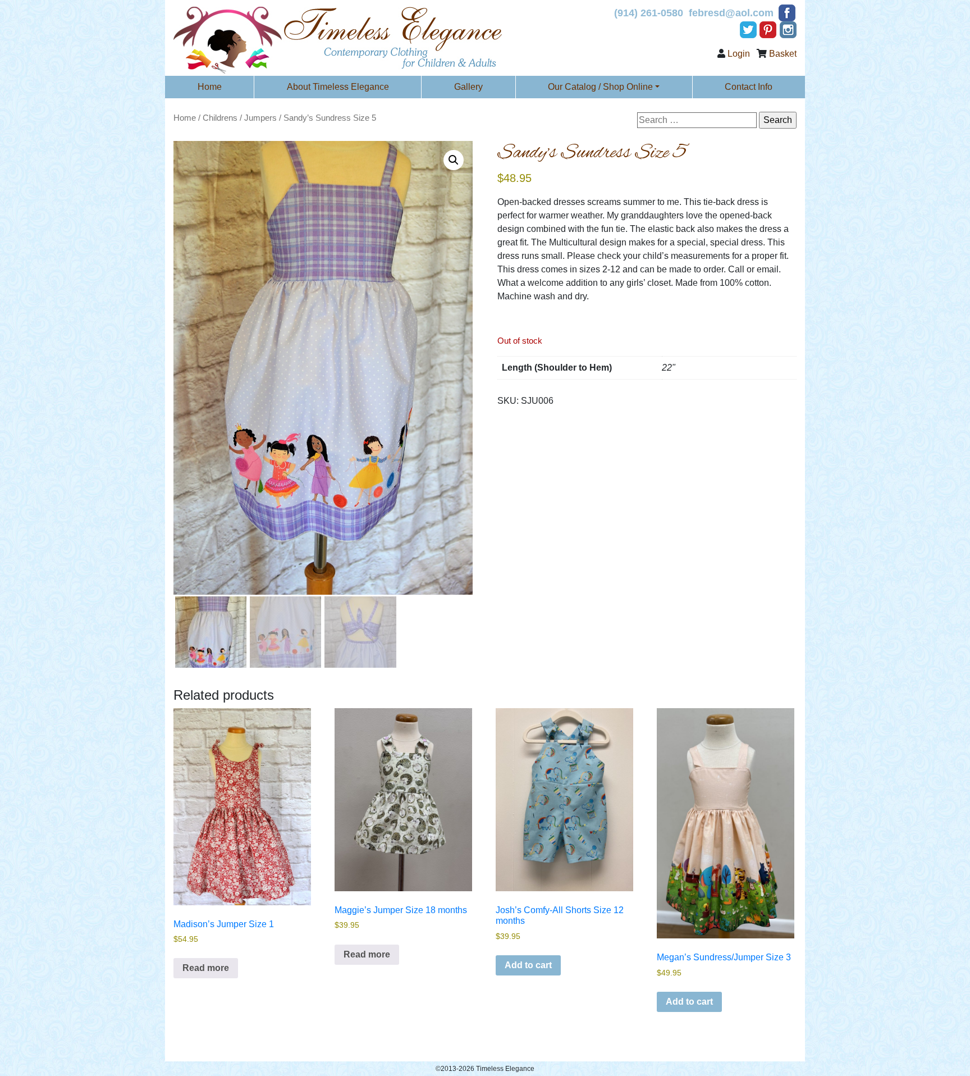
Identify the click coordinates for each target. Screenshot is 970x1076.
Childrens (220, 117)
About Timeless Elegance (338, 87)
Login (739, 53)
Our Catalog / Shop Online (600, 87)
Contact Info (748, 87)
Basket (783, 53)
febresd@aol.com (731, 13)
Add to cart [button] (528, 965)
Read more (205, 968)
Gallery (468, 87)
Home (210, 87)
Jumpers (260, 117)
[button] (453, 160)
